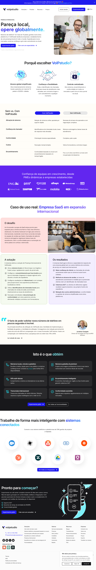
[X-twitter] (10, 540)
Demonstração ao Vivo (65, 3)
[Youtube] (13, 540)
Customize (67, 563)
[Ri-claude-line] (4, 547)
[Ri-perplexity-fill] (13, 547)
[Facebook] (7, 540)
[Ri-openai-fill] (8, 547)
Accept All (86, 563)
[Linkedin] (3, 540)
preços (30, 369)
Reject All (76, 563)
